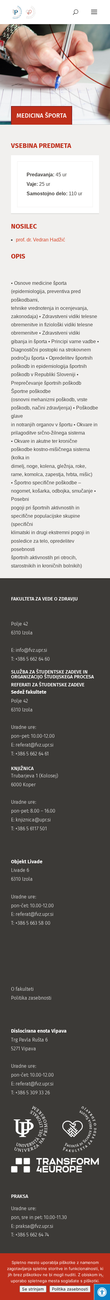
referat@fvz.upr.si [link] (34, 745)
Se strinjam (33, 1289)
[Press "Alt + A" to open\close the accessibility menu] (102, 1292)
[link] (24, 12)
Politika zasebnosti (70, 1289)
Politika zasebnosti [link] (31, 998)
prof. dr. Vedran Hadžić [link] (40, 239)
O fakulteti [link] (22, 989)
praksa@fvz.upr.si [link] (34, 1226)
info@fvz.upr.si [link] (31, 650)
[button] (94, 15)
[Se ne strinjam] (102, 1277)
